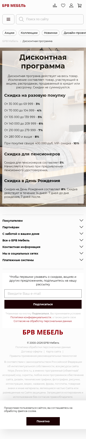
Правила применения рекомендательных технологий (43, 355)
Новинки (50, 33)
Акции (9, 33)
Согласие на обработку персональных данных (43, 321)
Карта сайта (53, 351)
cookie (32, 411)
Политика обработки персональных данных (43, 347)
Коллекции (29, 33)
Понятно (43, 421)
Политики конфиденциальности (30, 317)
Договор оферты (31, 351)
